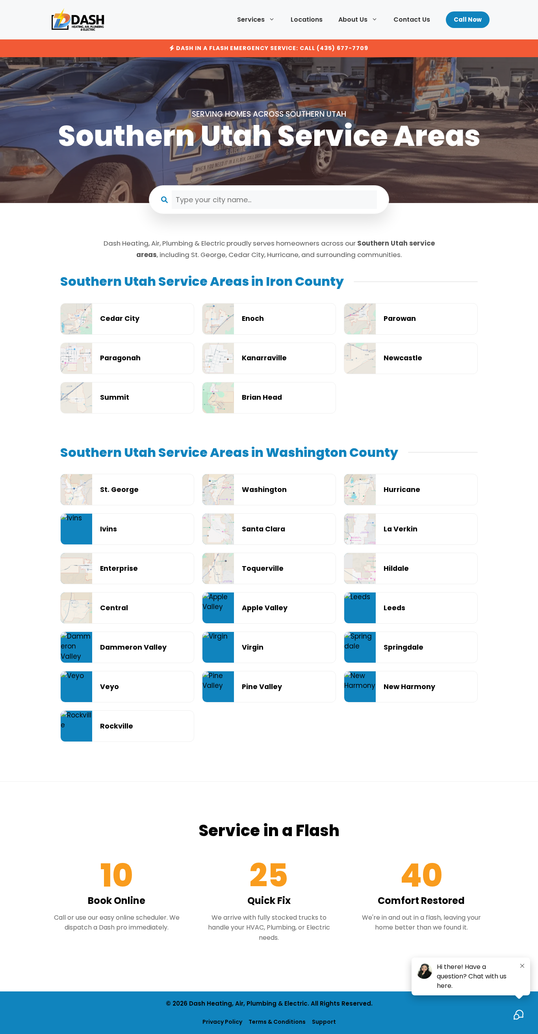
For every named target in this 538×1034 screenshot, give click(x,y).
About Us (352, 19)
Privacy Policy (222, 1022)
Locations (307, 19)
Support (324, 1022)
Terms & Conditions (277, 1022)
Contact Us (411, 19)
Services (251, 19)
